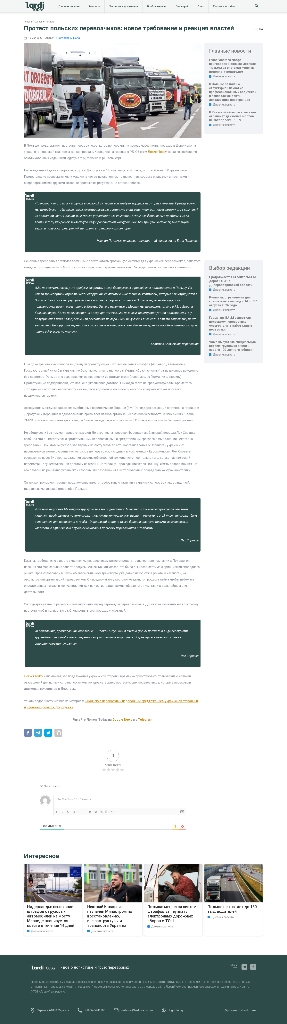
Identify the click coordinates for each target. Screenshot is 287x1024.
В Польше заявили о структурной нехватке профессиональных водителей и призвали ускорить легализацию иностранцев (232, 92)
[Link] (101, 812)
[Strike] (74, 812)
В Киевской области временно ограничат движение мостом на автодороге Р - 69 (232, 116)
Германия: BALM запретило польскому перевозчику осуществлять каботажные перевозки (230, 323)
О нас (200, 6)
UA (261, 29)
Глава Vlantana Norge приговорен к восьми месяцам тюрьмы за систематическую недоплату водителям (232, 65)
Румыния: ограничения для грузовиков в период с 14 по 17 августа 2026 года (233, 301)
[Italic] (63, 812)
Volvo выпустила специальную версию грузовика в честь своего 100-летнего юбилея (232, 346)
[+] (112, 811)
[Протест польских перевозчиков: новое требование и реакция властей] (28, 733)
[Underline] (68, 812)
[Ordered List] (79, 812)
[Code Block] (95, 812)
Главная (28, 21)
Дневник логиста (68, 6)
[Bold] (57, 812)
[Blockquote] (90, 812)
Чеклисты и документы (123, 6)
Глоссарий (182, 6)
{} (106, 811)
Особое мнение (156, 6)
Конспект (94, 6)
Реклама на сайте (224, 6)
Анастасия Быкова (68, 37)
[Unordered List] (84, 812)
